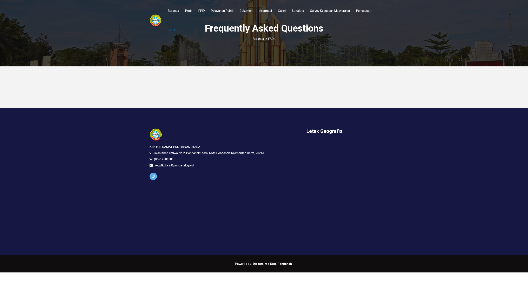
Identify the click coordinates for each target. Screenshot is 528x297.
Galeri (282, 11)
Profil (188, 11)
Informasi (265, 11)
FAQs (171, 30)
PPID (201, 11)
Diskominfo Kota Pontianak (272, 264)
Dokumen (246, 11)
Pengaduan (363, 11)
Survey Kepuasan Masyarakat (330, 11)
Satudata (298, 11)
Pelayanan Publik (222, 11)
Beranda (173, 11)
